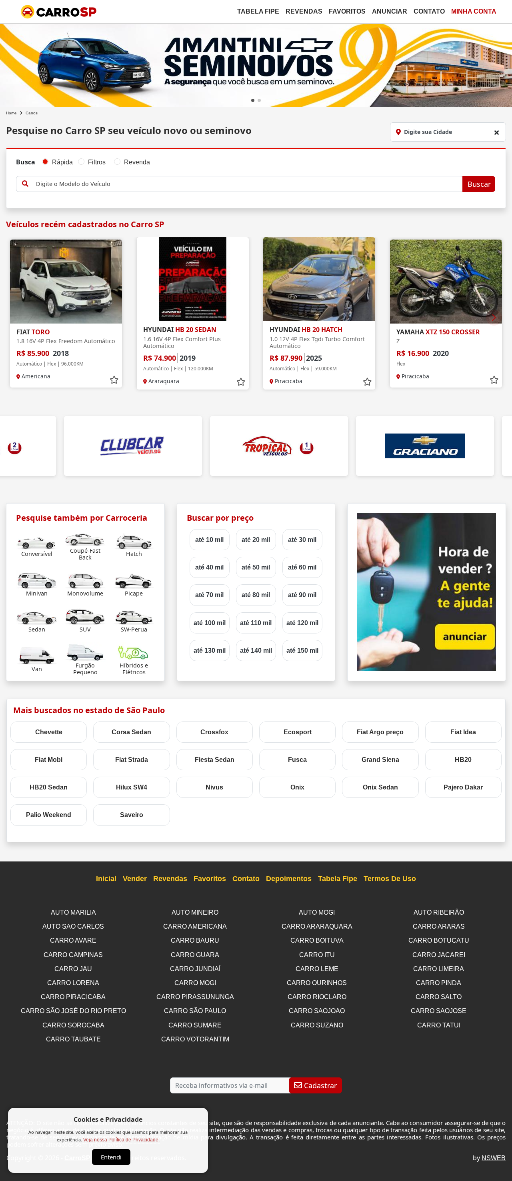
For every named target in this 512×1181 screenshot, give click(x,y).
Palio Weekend (48, 814)
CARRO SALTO (439, 996)
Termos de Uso (390, 879)
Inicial (106, 879)
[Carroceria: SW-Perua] (134, 615)
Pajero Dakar (463, 787)
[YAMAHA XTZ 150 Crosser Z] (446, 282)
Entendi (111, 1157)
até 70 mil (209, 594)
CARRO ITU (317, 954)
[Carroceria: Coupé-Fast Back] (85, 537)
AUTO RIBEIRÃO (439, 912)
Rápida (62, 162)
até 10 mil (209, 539)
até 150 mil (302, 650)
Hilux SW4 (131, 787)
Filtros (97, 162)
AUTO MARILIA (73, 912)
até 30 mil (302, 539)
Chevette (48, 732)
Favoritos (347, 11)
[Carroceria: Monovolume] (85, 579)
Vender (135, 879)
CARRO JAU (73, 968)
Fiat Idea (463, 732)
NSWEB (494, 1158)
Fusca (297, 759)
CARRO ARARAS (439, 926)
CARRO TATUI (438, 1025)
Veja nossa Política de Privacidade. (121, 1140)
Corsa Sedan (131, 732)
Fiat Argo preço (380, 732)
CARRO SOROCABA (73, 1025)
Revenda (137, 162)
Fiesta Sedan (214, 759)
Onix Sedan (380, 787)
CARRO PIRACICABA (73, 996)
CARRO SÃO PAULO (195, 1010)
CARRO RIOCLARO (317, 996)
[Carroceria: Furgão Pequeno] (85, 651)
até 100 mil (210, 622)
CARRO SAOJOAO (317, 1010)
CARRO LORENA (73, 982)
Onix (297, 787)
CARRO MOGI (195, 982)
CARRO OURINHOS (317, 982)
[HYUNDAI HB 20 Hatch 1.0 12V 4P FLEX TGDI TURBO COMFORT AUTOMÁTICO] (319, 279)
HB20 (463, 759)
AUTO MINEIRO (195, 912)
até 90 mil (302, 594)
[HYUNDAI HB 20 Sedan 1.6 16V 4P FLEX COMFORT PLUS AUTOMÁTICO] (193, 279)
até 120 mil (302, 622)
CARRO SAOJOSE (438, 1010)
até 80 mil (256, 594)
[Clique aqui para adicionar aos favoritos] (114, 380)
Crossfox (214, 732)
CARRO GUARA (195, 954)
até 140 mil (256, 650)
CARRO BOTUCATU (438, 940)
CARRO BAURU (195, 940)
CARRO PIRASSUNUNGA (195, 996)
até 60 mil (302, 567)
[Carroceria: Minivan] (37, 579)
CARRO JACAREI (438, 954)
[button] (252, 100)
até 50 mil (256, 567)
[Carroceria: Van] (37, 655)
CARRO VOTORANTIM (195, 1039)
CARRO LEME (317, 968)
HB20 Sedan (49, 787)
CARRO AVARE (73, 940)
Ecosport (298, 732)
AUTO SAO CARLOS (73, 926)
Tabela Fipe (258, 11)
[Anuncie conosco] (426, 591)
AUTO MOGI (317, 912)
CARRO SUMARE (195, 1025)
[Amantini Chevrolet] (256, 63)
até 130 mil (210, 650)
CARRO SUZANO (317, 1025)
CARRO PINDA (438, 982)
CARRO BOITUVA (317, 940)
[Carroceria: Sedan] (37, 615)
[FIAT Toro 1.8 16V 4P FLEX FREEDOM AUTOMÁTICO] (66, 282)
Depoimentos (289, 879)
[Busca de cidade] (496, 132)
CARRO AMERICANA (195, 926)
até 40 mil (209, 567)
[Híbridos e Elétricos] (134, 651)
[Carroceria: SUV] (85, 615)
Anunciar (389, 11)
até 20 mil (256, 539)
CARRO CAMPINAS (73, 954)
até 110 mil (256, 622)
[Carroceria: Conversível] (37, 540)
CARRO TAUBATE (73, 1039)
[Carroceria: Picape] (134, 579)
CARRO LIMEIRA (438, 968)
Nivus (214, 787)
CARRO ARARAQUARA (317, 926)
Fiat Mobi (48, 759)
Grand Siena (380, 759)
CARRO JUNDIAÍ (195, 968)
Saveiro (131, 814)
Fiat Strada (131, 759)
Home (11, 113)
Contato (429, 11)
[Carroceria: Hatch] (134, 540)
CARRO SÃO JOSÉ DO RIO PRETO (73, 1010)
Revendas (304, 11)
